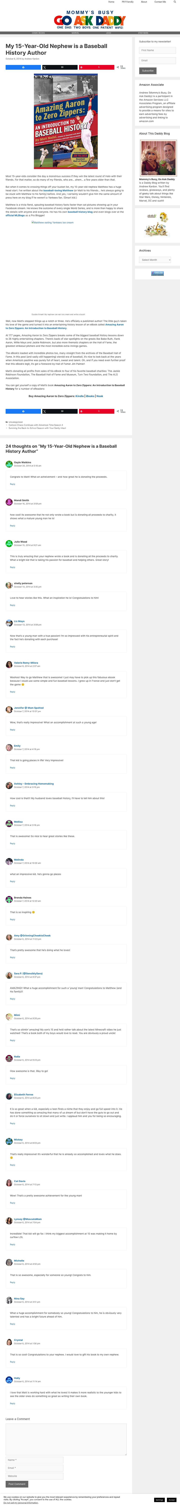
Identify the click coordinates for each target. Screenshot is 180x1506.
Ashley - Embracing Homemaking (34, 783)
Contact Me (160, 1)
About (144, 1)
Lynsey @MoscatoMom (28, 1219)
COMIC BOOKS (38, 33)
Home (111, 1)
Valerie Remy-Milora (26, 662)
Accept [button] (172, 1500)
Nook (99, 396)
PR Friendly (127, 1)
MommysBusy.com (90, 8)
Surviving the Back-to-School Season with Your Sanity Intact (37, 428)
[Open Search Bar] (175, 1)
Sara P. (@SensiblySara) (28, 973)
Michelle (19, 1260)
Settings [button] (159, 1500)
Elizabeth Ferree (23, 1094)
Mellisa (18, 821)
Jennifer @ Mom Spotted (29, 707)
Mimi (17, 1015)
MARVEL (75, 33)
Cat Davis (19, 1181)
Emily (17, 745)
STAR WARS (143, 33)
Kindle (80, 396)
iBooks (90, 396)
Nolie (17, 1056)
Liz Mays (19, 621)
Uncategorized (16, 422)
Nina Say (19, 1298)
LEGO (108, 33)
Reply (12, 484)
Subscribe (148, 70)
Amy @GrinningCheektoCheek (32, 935)
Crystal (18, 1340)
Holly (17, 1378)
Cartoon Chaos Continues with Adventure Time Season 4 (36, 425)
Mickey (18, 1139)
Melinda (19, 859)
